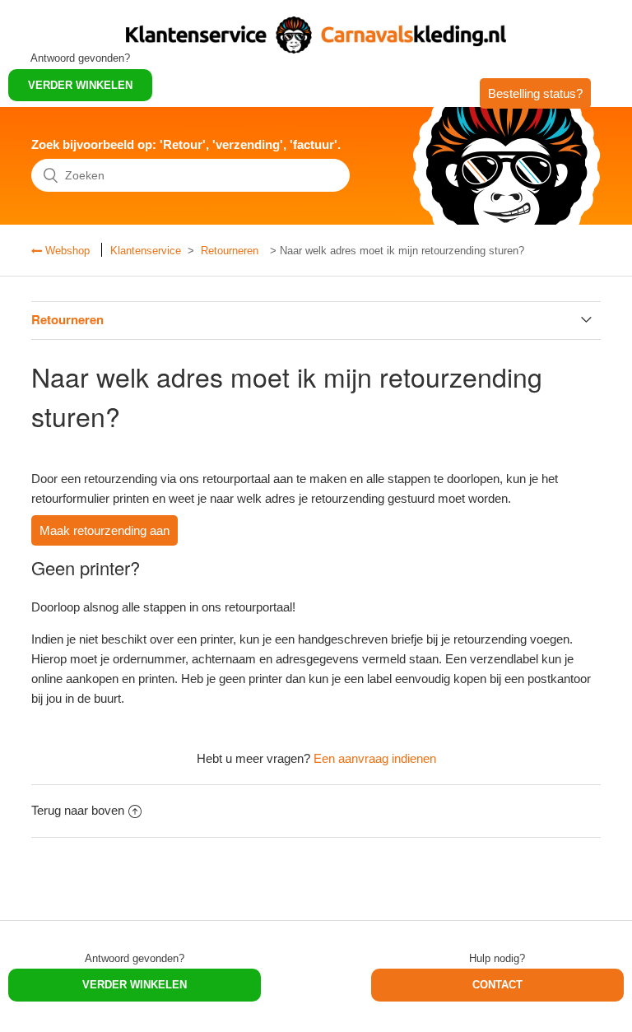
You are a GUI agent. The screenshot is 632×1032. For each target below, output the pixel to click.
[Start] (316, 49)
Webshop (66, 250)
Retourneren (229, 250)
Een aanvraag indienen (375, 758)
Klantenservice (145, 250)
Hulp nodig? (497, 958)
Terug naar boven (77, 810)
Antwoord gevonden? (134, 958)
